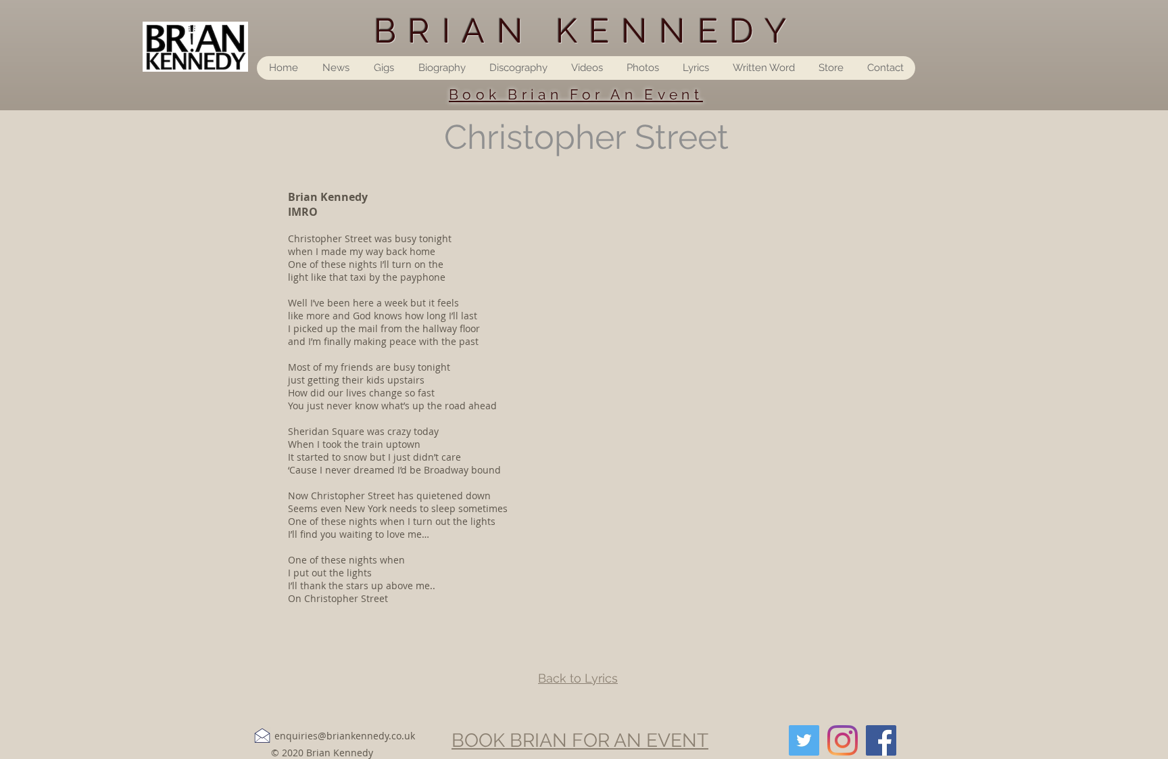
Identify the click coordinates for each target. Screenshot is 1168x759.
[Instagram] (842, 740)
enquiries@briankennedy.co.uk (344, 735)
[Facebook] (881, 740)
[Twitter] (804, 740)
